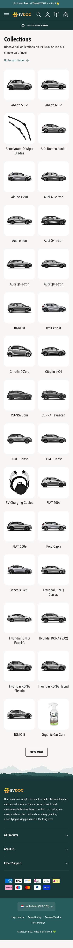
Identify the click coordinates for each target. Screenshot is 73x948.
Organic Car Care (53, 735)
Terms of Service (53, 917)
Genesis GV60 (19, 590)
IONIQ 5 (19, 735)
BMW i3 (19, 328)
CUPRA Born (19, 415)
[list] (36, 25)
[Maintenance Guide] (56, 14)
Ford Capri (53, 546)
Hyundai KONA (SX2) (53, 638)
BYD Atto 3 (53, 328)
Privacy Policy (38, 922)
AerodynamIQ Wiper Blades (19, 151)
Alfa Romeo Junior (53, 149)
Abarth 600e (53, 105)
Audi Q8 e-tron (53, 284)
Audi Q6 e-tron (19, 284)
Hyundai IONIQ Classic (53, 592)
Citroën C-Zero (19, 372)
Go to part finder (14, 60)
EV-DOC (28, 931)
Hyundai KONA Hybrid (53, 686)
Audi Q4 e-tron (53, 241)
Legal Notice (18, 917)
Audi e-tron (19, 241)
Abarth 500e (19, 105)
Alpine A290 (19, 197)
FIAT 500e (53, 503)
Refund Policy (34, 917)
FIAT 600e (19, 546)
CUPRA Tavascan (53, 415)
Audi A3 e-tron (53, 197)
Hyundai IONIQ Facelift (19, 640)
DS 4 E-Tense (53, 459)
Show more (36, 752)
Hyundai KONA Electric (19, 688)
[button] (6, 14)
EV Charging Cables (19, 503)
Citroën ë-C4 (53, 372)
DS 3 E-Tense (19, 459)
